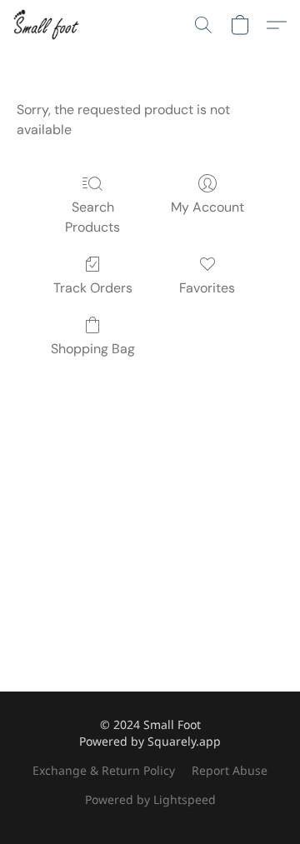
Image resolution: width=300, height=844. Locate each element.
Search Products (92, 217)
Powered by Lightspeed (150, 799)
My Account (207, 207)
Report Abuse (230, 770)
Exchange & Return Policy (103, 770)
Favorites (207, 288)
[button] (47, 25)
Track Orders (92, 288)
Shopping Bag (93, 348)
